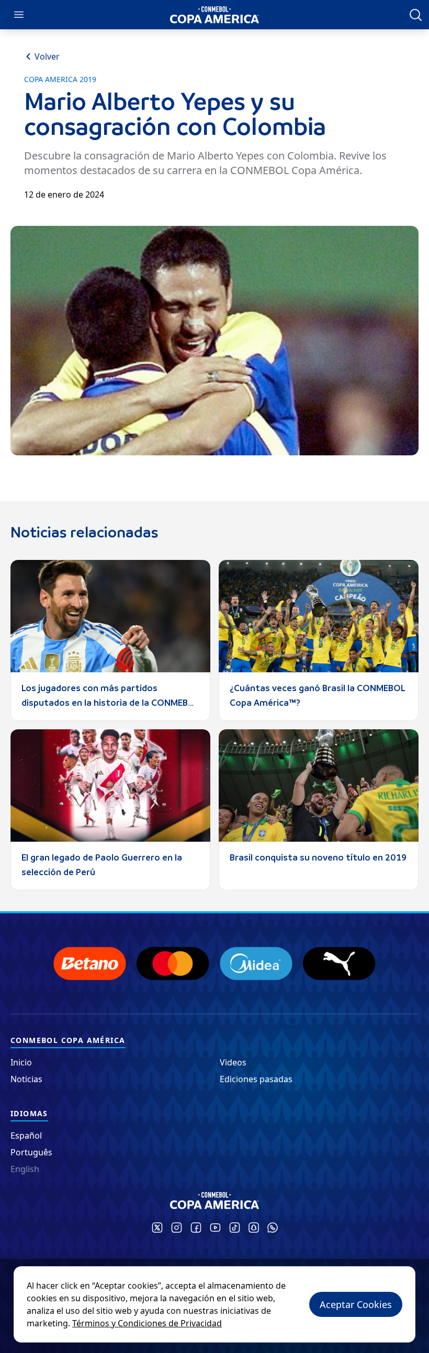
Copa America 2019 (60, 79)
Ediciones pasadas (256, 1079)
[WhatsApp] (272, 1227)
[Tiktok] (234, 1227)
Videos (233, 1062)
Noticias (26, 1079)
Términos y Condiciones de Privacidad (147, 1323)
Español (26, 1135)
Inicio (21, 1062)
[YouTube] (215, 1227)
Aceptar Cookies (356, 1304)
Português (31, 1152)
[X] (157, 1227)
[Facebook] (195, 1227)
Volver (47, 56)
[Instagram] (176, 1227)
